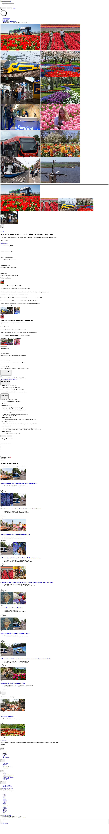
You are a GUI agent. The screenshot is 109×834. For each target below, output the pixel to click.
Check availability (4, 243)
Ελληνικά (5, 800)
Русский (5, 810)
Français (4, 802)
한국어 (4, 803)
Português (5, 808)
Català (4, 795)
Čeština (4, 796)
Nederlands (5, 805)
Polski (4, 809)
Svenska (4, 811)
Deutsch (4, 799)
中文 (4, 813)
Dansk (4, 797)
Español (4, 801)
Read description (4, 314)
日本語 (4, 807)
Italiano (4, 804)
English (4, 794)
